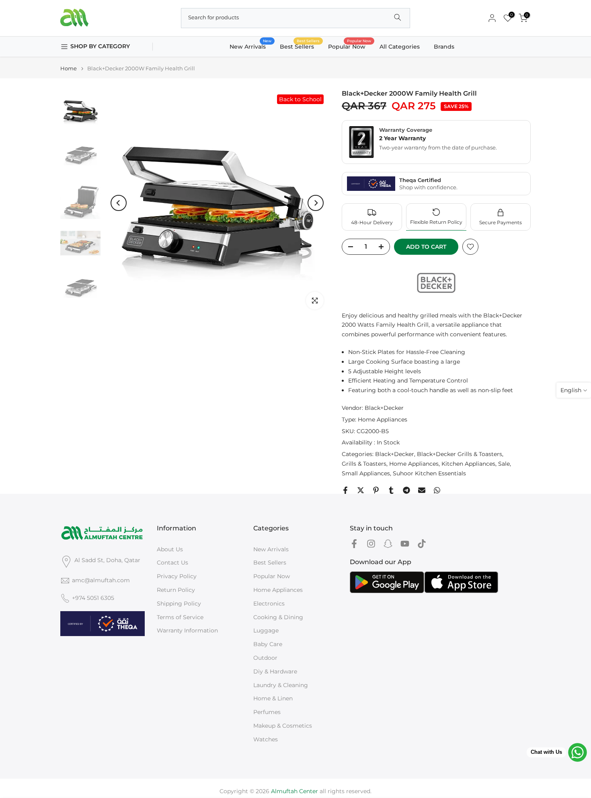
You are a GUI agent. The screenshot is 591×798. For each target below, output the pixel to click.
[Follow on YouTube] (404, 544)
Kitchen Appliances (468, 463)
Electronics (269, 603)
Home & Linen (273, 698)
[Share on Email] (421, 490)
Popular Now (349, 46)
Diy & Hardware (275, 671)
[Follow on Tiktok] (421, 544)
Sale (504, 463)
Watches (265, 739)
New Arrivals (251, 46)
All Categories (400, 46)
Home (68, 68)
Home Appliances (382, 419)
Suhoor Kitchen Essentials (429, 473)
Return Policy (176, 589)
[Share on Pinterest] (376, 490)
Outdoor (265, 657)
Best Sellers (300, 46)
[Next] (316, 203)
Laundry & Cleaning (280, 685)
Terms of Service (180, 617)
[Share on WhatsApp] (437, 490)
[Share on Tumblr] (391, 490)
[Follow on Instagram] (371, 544)
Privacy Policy (177, 576)
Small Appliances (366, 473)
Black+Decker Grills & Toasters (459, 454)
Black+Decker (384, 407)
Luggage (266, 630)
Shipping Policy (179, 603)
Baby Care (267, 644)
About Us (170, 549)
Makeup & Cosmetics (282, 725)
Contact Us (172, 562)
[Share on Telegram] (406, 490)
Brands (444, 46)
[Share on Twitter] (360, 490)
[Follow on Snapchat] (388, 544)
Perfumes (267, 712)
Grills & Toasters (364, 463)
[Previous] (119, 203)
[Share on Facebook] (345, 490)
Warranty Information (187, 630)
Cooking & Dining (278, 617)
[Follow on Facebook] (354, 544)
